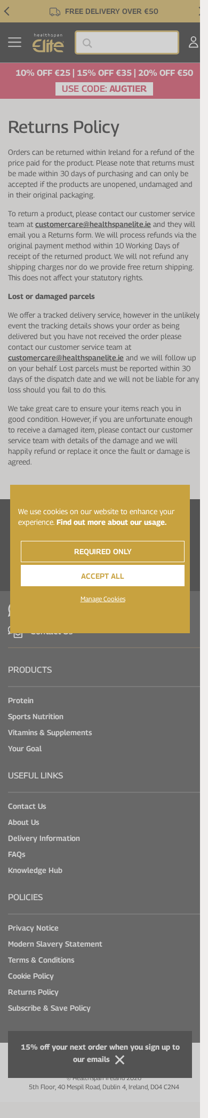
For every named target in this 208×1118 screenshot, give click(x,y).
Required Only (103, 551)
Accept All (102, 575)
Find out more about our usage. (111, 521)
